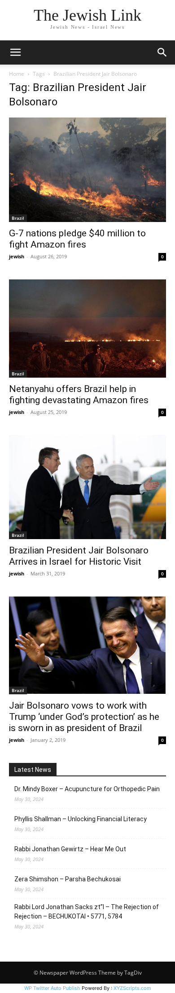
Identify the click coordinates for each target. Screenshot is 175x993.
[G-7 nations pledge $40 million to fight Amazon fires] (87, 170)
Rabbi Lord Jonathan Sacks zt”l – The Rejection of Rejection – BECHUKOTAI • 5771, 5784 (86, 911)
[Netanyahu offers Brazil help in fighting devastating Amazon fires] (87, 328)
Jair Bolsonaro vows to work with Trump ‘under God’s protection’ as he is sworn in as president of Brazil (84, 716)
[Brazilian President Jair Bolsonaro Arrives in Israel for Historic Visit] (87, 487)
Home (16, 74)
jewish (16, 256)
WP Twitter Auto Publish (52, 988)
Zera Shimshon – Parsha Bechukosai (67, 879)
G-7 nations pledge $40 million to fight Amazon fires (77, 239)
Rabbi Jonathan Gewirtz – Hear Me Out (70, 849)
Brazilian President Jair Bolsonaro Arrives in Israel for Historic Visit (79, 556)
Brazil (18, 218)
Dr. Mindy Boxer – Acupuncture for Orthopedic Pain (87, 789)
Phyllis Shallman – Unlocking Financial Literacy (80, 819)
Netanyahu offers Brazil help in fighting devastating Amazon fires (79, 394)
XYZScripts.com (132, 988)
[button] (15, 52)
